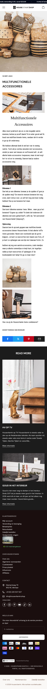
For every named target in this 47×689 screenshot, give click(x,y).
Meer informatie (8, 446)
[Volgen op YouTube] (19, 604)
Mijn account (7, 521)
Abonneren (23, 637)
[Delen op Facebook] (7, 339)
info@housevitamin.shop (15, 596)
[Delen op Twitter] (18, 339)
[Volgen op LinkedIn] (29, 604)
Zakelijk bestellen (9, 532)
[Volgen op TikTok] (24, 604)
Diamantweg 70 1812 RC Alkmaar (12, 586)
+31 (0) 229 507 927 (14, 592)
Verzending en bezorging (11, 524)
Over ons (5, 559)
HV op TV (7, 427)
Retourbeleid (7, 529)
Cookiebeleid (7, 564)
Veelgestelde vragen (10, 535)
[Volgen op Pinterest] (14, 604)
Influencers (6, 570)
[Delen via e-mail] (39, 339)
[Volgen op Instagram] (9, 604)
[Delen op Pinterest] (29, 339)
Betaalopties (7, 526)
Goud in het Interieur (14, 485)
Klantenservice (20, 680)
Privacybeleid (7, 567)
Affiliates (5, 573)
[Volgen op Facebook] (4, 604)
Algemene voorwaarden (11, 562)
